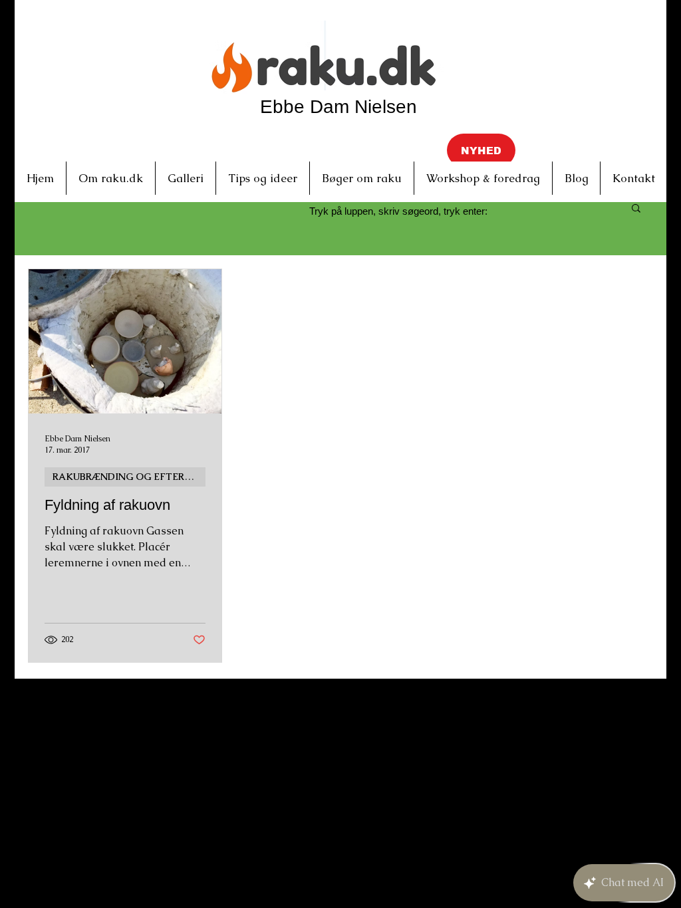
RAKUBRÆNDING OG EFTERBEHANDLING (129, 477)
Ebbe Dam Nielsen (338, 106)
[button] (481, 150)
